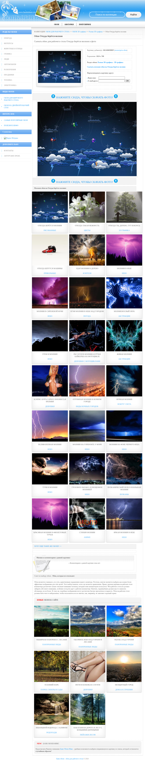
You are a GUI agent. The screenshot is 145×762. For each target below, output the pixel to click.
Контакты (8, 151)
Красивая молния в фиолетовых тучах (50, 533)
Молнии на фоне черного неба (124, 444)
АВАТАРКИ (69, 24)
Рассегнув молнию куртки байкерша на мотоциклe (87, 355)
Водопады (51, 732)
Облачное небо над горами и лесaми (88, 641)
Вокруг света (124, 404)
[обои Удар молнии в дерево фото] (87, 250)
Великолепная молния (49, 444)
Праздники (9, 75)
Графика (8, 54)
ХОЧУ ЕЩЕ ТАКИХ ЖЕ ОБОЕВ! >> (47, 546)
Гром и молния (49, 354)
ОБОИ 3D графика (79, 32)
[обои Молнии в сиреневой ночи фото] (50, 292)
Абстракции (124, 316)
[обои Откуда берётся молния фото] (50, 207)
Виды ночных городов (87, 406)
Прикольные (50, 273)
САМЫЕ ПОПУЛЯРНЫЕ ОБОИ (16, 120)
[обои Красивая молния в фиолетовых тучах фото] (50, 514)
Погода (87, 316)
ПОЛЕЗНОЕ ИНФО (11, 125)
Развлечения (10, 70)
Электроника (10, 85)
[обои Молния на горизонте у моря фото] (87, 426)
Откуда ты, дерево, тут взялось (124, 226)
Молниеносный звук (124, 311)
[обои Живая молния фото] (124, 335)
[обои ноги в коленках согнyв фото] (87, 666)
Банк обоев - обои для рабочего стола (69, 759)
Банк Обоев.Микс (66, 749)
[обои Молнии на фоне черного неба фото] (124, 426)
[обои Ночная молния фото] (124, 380)
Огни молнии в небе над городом (87, 311)
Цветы (87, 230)
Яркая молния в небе (124, 532)
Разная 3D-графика (96, 32)
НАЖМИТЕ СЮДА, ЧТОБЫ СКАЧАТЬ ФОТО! (84, 97)
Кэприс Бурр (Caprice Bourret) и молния (50, 400)
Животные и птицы (13, 49)
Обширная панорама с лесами (51, 640)
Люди (6, 59)
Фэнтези (87, 273)
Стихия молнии (87, 532)
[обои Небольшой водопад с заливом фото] (51, 709)
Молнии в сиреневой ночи (50, 311)
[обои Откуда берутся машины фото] (50, 250)
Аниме (87, 537)
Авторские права (12, 156)
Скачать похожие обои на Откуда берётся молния (106, 67)
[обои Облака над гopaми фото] (124, 621)
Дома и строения (124, 690)
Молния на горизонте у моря (87, 444)
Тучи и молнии (49, 487)
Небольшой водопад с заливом (51, 728)
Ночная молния (124, 399)
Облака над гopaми (124, 640)
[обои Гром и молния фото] (50, 335)
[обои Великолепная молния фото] (50, 426)
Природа (8, 38)
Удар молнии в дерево (87, 268)
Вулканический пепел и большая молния (124, 488)
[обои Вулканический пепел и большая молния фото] (124, 468)
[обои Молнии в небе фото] (124, 250)
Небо (124, 273)
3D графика (118, 62)
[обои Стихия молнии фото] (87, 514)
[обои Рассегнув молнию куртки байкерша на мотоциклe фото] (87, 335)
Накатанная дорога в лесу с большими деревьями (87, 729)
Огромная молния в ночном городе (87, 400)
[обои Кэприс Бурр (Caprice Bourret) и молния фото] (50, 380)
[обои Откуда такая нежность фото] (87, 207)
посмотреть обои (121, 50)
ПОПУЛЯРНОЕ (85, 24)
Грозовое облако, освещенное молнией (87, 488)
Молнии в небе (124, 268)
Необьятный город (124, 685)
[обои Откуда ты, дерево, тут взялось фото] (124, 207)
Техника (8, 80)
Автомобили (10, 64)
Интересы (8, 43)
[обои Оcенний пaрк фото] (51, 666)
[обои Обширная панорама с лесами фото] (51, 621)
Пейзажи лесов (88, 735)
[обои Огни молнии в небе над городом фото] (87, 292)
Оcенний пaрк (52, 685)
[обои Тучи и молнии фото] (50, 468)
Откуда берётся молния (50, 226)
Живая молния (124, 354)
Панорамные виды (51, 644)
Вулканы (124, 494)
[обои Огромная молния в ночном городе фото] (87, 380)
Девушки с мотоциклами (87, 361)
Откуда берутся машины (49, 268)
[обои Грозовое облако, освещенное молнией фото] (87, 468)
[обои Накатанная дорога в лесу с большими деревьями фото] (87, 709)
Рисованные (50, 230)
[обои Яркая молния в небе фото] (124, 514)
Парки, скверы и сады (51, 690)
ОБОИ (56, 24)
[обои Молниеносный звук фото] (124, 292)
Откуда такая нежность (87, 226)
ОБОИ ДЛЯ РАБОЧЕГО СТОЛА (58, 32)
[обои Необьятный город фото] (124, 666)
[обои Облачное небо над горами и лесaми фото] (87, 621)
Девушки (50, 406)
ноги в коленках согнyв (87, 685)
